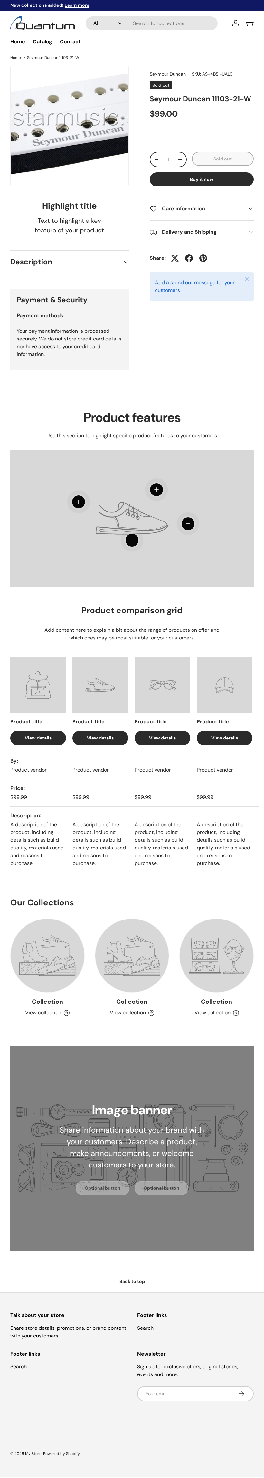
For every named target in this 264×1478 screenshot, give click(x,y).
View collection (43, 1012)
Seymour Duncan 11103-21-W (53, 57)
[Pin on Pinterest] (203, 258)
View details (38, 738)
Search (145, 1328)
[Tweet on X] (175, 258)
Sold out (222, 159)
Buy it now (201, 179)
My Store (33, 1453)
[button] (250, 23)
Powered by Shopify (61, 1453)
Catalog (42, 41)
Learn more (77, 5)
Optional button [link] (102, 1188)
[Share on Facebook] (189, 258)
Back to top (132, 1281)
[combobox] (152, 23)
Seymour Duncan (168, 74)
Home (17, 41)
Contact (70, 41)
